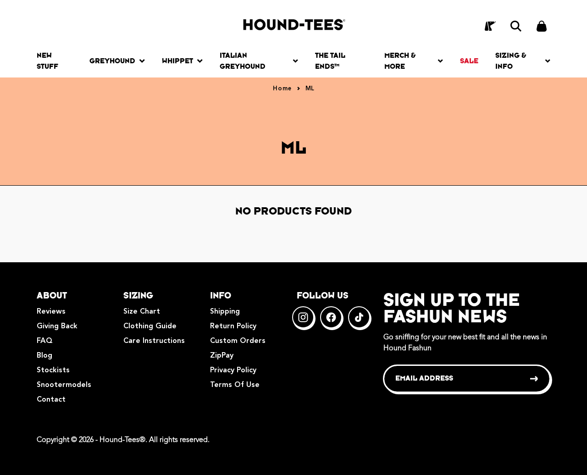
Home (282, 89)
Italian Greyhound (243, 61)
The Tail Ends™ (330, 61)
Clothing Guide (150, 326)
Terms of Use (235, 385)
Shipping (225, 311)
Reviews (51, 311)
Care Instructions (154, 341)
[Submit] (534, 378)
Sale (469, 60)
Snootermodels (64, 385)
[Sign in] (490, 26)
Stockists (53, 370)
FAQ (45, 341)
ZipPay (221, 355)
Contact (51, 399)
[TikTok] (359, 317)
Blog (44, 355)
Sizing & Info (510, 61)
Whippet (177, 60)
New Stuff (47, 61)
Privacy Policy (233, 370)
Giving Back (57, 326)
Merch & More (399, 61)
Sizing (138, 295)
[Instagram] (303, 317)
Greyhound (112, 60)
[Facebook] (331, 317)
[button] (515, 26)
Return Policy (233, 326)
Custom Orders (238, 341)
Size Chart (141, 311)
